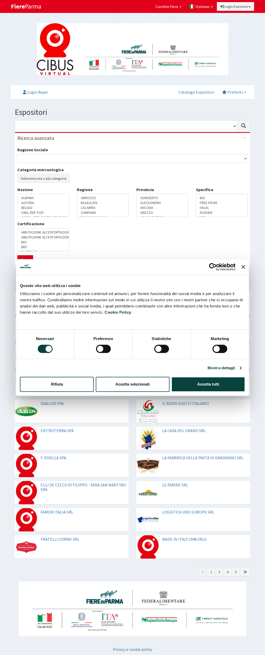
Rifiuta (57, 384)
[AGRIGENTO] (162, 197)
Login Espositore (237, 6)
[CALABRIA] (102, 207)
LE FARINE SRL (175, 484)
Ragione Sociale (32, 149)
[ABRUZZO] (102, 197)
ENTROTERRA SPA (57, 430)
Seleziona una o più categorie (44, 178)
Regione (85, 189)
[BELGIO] (43, 207)
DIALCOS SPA (52, 403)
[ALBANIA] (43, 197)
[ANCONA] (162, 207)
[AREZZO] (162, 212)
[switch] (103, 349)
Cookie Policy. (118, 312)
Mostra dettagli (221, 368)
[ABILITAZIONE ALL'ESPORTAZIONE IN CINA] (43, 232)
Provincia (145, 189)
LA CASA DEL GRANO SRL (184, 430)
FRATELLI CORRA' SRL (60, 539)
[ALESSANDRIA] (162, 202)
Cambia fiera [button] (167, 6)
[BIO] (221, 197)
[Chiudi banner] (243, 267)
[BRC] (43, 247)
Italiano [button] (202, 6)
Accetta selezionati (132, 384)
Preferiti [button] (235, 92)
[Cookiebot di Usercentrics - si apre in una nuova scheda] (212, 267)
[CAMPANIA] (102, 212)
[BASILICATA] (102, 202)
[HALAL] (221, 207)
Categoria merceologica (40, 169)
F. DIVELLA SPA (53, 457)
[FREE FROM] (221, 202)
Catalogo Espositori (196, 92)
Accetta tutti (208, 384)
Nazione (25, 189)
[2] (245, 572)
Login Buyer (37, 92)
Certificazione (30, 223)
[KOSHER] (221, 212)
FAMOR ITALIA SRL (57, 512)
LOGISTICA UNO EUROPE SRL (188, 512)
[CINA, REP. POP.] (43, 212)
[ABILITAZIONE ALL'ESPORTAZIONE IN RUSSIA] (43, 237)
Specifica (204, 189)
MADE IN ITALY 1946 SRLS (184, 539)
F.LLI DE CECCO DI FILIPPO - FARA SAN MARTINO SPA (83, 487)
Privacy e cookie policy (132, 649)
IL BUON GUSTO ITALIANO (185, 403)
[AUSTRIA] (43, 202)
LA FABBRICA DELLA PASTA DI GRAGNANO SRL (203, 457)
